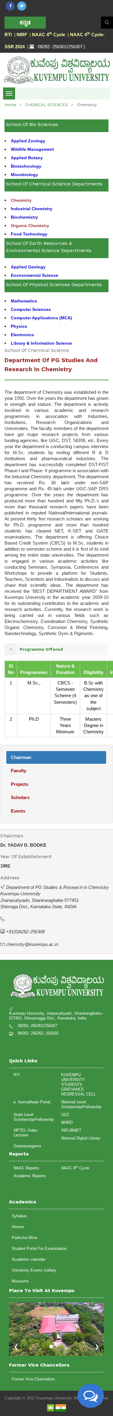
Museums (20, 1281)
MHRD (67, 1122)
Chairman (21, 757)
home (10, 105)
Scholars (20, 797)
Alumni (18, 1227)
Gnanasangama (27, 1146)
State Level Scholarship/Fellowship (34, 1117)
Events (18, 811)
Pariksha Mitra (24, 1237)
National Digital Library (80, 1138)
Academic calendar (28, 1259)
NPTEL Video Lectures (25, 1132)
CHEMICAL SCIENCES (46, 105)
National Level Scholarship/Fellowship (81, 1104)
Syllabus (19, 1216)
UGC (65, 1114)
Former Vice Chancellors (33, 1379)
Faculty (18, 770)
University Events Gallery (34, 1270)
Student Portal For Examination (39, 1248)
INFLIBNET (71, 1130)
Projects (19, 784)
